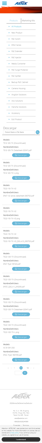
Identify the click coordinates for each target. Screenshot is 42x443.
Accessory (16, 113)
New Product (17, 33)
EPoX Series (16, 45)
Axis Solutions (17, 101)
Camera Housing (18, 88)
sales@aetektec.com (21, 418)
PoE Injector (16, 57)
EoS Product (17, 119)
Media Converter (19, 63)
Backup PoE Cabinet (20, 82)
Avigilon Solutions (19, 94)
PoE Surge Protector (20, 70)
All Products (16, 26)
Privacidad (16, 425)
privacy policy (14, 433)
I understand (21, 439)
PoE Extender (17, 51)
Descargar (22, 155)
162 (28, 368)
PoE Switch (16, 39)
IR (25, 373)
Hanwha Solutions (19, 107)
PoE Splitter (16, 76)
